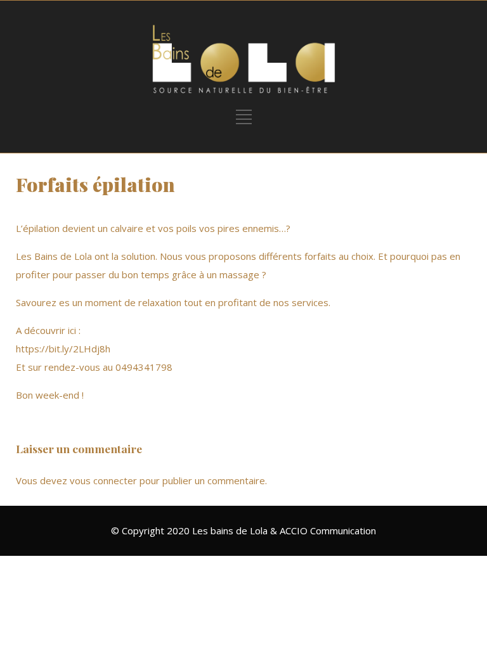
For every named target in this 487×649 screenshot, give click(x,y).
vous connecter (103, 480)
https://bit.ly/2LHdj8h (63, 348)
